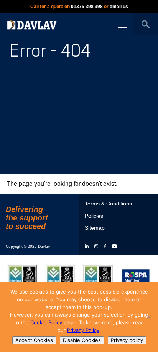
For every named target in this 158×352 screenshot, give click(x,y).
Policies (94, 216)
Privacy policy (127, 340)
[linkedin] (87, 247)
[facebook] (105, 247)
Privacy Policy (83, 330)
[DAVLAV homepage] (32, 24)
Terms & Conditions (108, 203)
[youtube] (114, 247)
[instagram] (96, 247)
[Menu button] (122, 24)
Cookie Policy (46, 322)
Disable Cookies (82, 340)
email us (119, 6)
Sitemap (95, 228)
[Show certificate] (22, 276)
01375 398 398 (87, 6)
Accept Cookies (34, 340)
